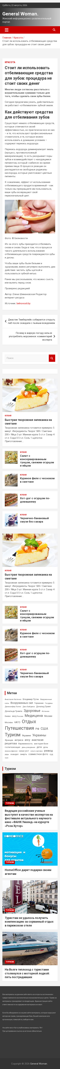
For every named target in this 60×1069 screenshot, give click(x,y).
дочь (45, 747)
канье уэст (24, 751)
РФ (37, 728)
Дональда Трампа (13, 711)
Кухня (8, 416)
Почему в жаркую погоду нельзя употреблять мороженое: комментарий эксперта (30, 336)
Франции (9, 740)
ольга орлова (36, 751)
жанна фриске (11, 751)
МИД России (17, 716)
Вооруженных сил (22, 702)
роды (7, 754)
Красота (10, 62)
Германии (39, 703)
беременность (25, 743)
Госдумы (49, 703)
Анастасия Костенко (13, 699)
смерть (23, 754)
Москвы (9, 722)
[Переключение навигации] (6, 30)
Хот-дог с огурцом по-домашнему (35, 500)
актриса (19, 740)
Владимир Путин (31, 699)
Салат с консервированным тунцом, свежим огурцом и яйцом (37, 460)
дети (39, 747)
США (44, 729)
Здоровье (32, 710)
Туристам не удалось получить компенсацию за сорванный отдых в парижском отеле (29, 921)
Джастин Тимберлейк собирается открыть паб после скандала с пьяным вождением (31, 321)
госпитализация (12, 747)
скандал (14, 754)
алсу (27, 739)
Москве (48, 716)
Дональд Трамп (43, 706)
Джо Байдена (29, 706)
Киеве (8, 716)
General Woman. (20, 14)
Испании (45, 711)
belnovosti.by (23, 303)
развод (48, 750)
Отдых (29, 721)
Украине (26, 735)
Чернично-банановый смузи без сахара (34, 520)
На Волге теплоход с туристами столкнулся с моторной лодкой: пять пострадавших (27, 973)
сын (6, 758)
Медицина (34, 715)
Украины (39, 735)
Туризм (12, 734)
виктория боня (41, 744)
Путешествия (19, 728)
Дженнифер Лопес (13, 706)
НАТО (17, 722)
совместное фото (38, 754)
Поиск (52, 358)
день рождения (28, 747)
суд (51, 754)
